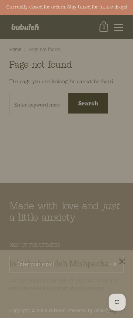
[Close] (122, 253)
